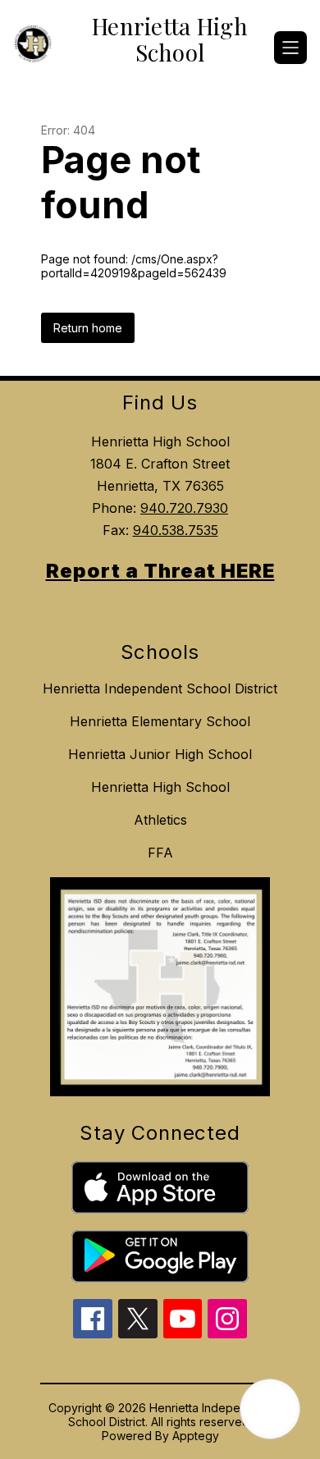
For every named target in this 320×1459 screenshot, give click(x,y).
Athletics (160, 820)
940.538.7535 (175, 530)
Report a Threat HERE (160, 571)
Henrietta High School (160, 787)
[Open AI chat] (270, 1409)
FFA (160, 852)
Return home (87, 328)
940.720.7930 (184, 508)
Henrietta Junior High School (160, 754)
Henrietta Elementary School (160, 721)
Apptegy (195, 1436)
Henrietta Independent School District (160, 688)
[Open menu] (290, 47)
